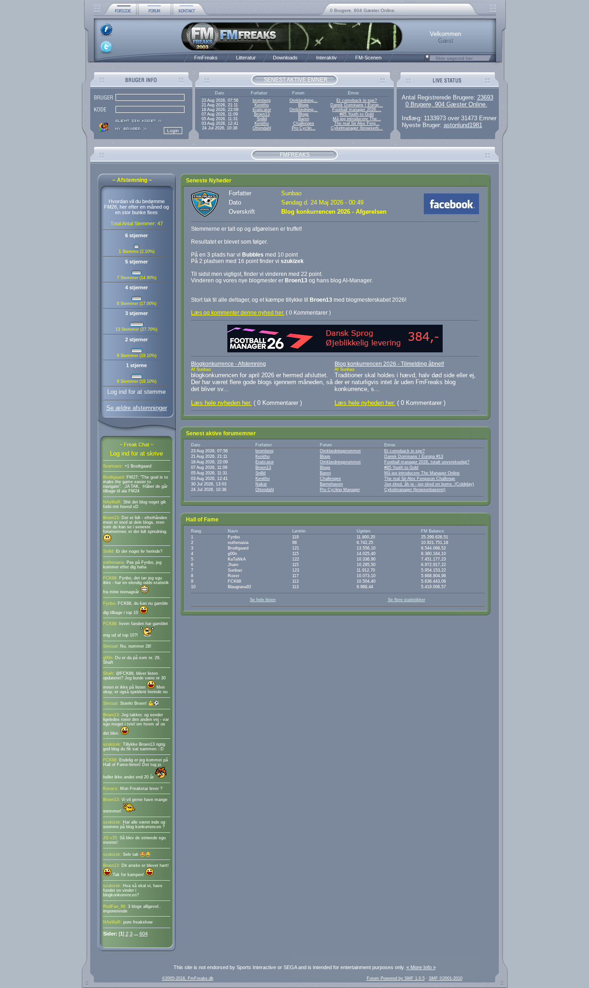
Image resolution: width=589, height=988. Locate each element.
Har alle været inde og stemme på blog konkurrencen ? (134, 824)
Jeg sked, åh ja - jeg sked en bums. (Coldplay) (429, 484)
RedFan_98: (115, 906)
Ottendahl (262, 128)
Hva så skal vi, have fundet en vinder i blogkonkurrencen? (132, 890)
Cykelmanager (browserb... (357, 128)
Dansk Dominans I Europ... (356, 105)
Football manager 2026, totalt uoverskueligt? (426, 462)
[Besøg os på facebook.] (451, 212)
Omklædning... (303, 100)
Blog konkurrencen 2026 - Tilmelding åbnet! (389, 364)
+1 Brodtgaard (138, 466)
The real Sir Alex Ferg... (357, 123)
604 (143, 933)
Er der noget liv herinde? (139, 551)
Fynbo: (109, 603)
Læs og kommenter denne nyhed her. (237, 313)
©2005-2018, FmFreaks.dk (188, 978)
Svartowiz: (113, 466)
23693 (485, 97)
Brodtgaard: (114, 477)
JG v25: (110, 838)
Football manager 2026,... (356, 109)
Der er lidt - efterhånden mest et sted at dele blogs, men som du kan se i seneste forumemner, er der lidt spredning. (135, 524)
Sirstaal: (111, 646)
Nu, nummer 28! (135, 646)
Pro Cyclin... (304, 128)
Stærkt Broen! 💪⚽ (139, 703)
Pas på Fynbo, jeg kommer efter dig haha (132, 564)
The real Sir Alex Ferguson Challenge (419, 478)
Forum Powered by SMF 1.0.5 (396, 978)
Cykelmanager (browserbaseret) (414, 489)
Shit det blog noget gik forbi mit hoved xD (134, 504)
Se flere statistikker (406, 599)
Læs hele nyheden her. (221, 402)
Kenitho (261, 105)
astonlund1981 (463, 125)
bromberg (262, 100)
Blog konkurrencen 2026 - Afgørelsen (334, 211)
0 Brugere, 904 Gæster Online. (363, 10)
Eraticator (262, 109)
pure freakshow (138, 922)
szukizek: (112, 744)
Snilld (262, 119)
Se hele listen (263, 599)
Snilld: (109, 551)
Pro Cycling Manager (340, 489)
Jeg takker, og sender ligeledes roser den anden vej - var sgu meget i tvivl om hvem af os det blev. (136, 724)
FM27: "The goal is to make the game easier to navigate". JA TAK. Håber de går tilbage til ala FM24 (135, 484)
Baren (303, 119)
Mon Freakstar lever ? (141, 788)
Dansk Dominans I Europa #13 (413, 456)
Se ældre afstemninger (136, 407)
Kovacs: (111, 788)
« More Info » (421, 967)
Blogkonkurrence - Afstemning (228, 364)
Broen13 (262, 114)
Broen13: (111, 517)
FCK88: (110, 578)
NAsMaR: (112, 502)
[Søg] (426, 60)
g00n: (108, 657)
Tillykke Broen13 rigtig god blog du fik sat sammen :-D (134, 746)
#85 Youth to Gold (357, 114)
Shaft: (109, 673)
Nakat (261, 484)
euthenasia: (114, 562)
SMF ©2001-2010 (445, 978)
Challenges (303, 123)
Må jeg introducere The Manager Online (422, 473)
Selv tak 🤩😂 (137, 854)
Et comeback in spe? (356, 100)
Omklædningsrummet (340, 451)
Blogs (303, 105)
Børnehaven (331, 484)
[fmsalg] (335, 350)
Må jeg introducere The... (357, 119)
